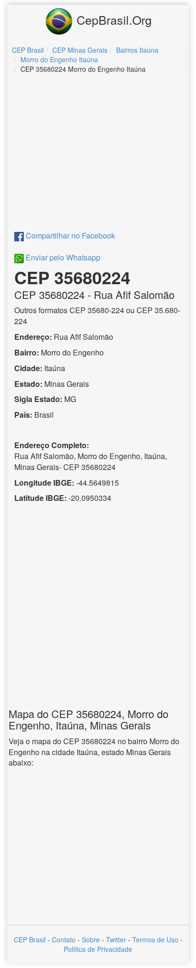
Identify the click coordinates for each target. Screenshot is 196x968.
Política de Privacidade (98, 949)
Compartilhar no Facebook (69, 235)
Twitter (116, 939)
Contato (64, 939)
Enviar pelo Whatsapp (62, 257)
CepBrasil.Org (112, 19)
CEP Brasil (30, 939)
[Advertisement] (98, 159)
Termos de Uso (155, 939)
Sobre (91, 939)
